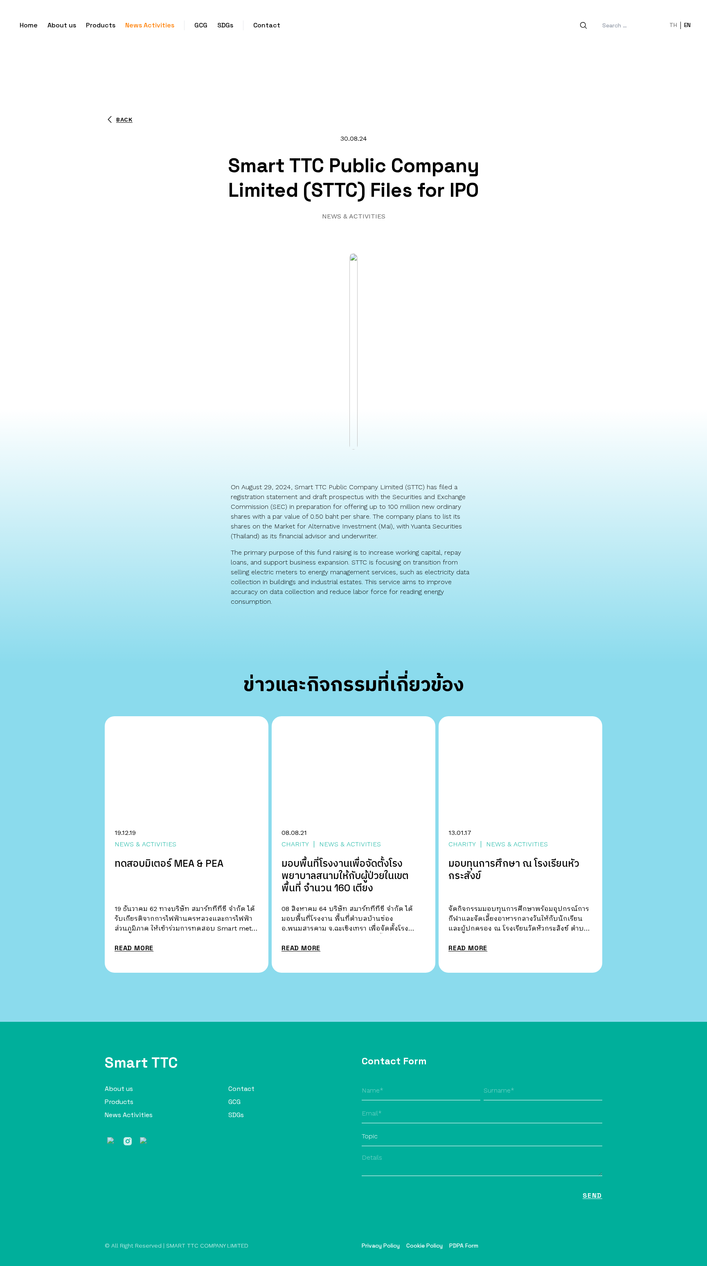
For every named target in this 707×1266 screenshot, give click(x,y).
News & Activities (353, 216)
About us (61, 25)
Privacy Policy (381, 1245)
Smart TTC (141, 1062)
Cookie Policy (424, 1245)
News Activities (149, 25)
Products (100, 25)
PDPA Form (463, 1245)
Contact (266, 25)
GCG (200, 25)
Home (29, 25)
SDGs (225, 25)
